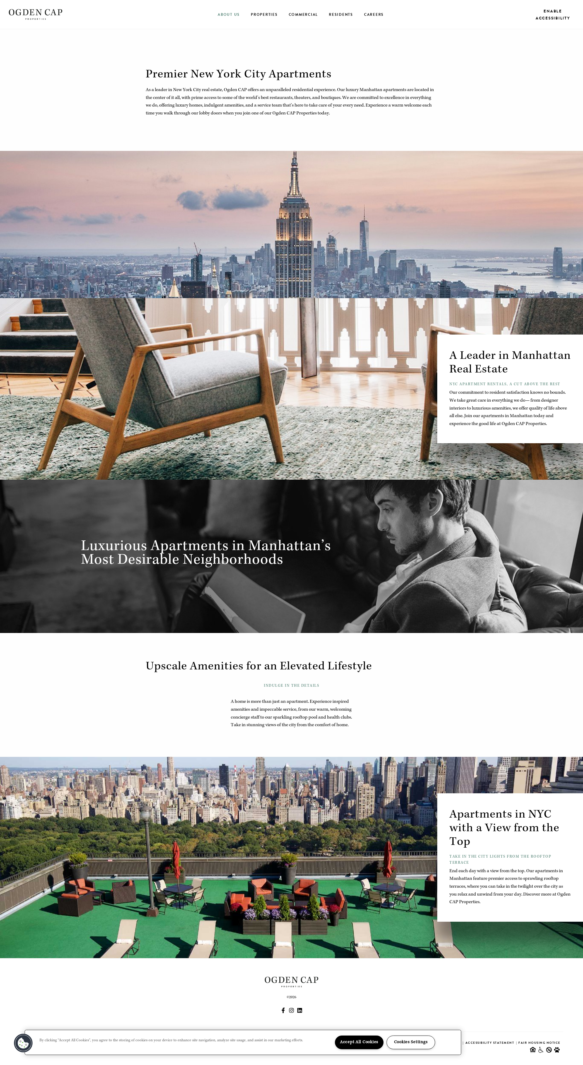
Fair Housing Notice (539, 1043)
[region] (243, 1042)
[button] (23, 1043)
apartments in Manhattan (507, 416)
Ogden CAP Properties (524, 424)
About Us (229, 14)
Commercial (303, 14)
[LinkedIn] (300, 1011)
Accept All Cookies (359, 1042)
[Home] (35, 14)
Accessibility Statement (489, 1043)
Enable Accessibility (553, 14)
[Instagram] (291, 1011)
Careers (374, 14)
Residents (341, 14)
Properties (264, 14)
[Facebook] (283, 1011)
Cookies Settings (411, 1042)
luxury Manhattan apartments (376, 90)
